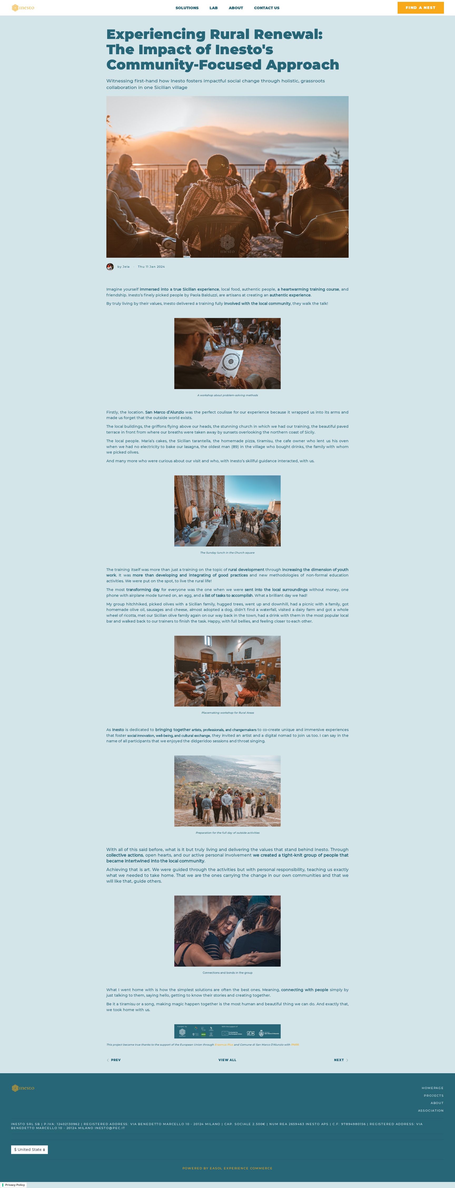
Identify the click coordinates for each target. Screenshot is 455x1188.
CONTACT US (266, 7)
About (437, 1103)
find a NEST (421, 7)
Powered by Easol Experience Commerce (227, 1168)
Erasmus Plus (224, 1044)
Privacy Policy (15, 1185)
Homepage (433, 1088)
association (431, 1110)
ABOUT (236, 7)
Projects (434, 1095)
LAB (214, 7)
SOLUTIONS (187, 7)
